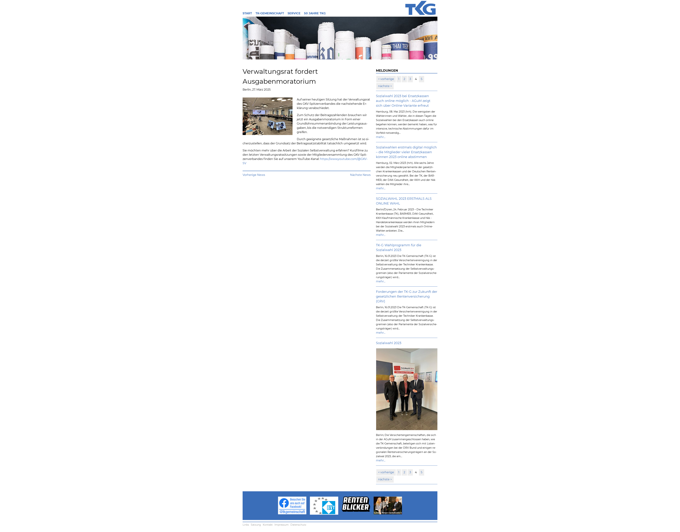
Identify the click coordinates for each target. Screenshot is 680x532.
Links (246, 524)
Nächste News (360, 175)
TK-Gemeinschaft (270, 13)
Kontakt (268, 524)
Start (247, 13)
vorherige (387, 79)
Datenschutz (298, 524)
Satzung (256, 524)
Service (294, 13)
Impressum (281, 524)
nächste (384, 86)
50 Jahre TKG (315, 13)
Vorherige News (254, 175)
